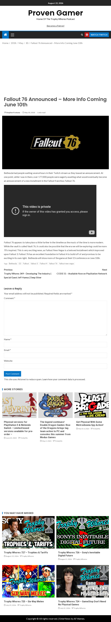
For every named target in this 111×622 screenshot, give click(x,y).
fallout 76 (53, 263)
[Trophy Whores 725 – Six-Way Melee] (28, 581)
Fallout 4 (43, 263)
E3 (20, 263)
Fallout (26, 263)
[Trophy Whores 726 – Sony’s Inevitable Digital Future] (82, 532)
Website (8, 360)
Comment (9, 298)
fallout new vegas (66, 263)
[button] (12, 34)
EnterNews (64, 618)
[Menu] (12, 34)
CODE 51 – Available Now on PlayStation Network (82, 271)
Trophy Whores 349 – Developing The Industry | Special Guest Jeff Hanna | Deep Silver (27, 273)
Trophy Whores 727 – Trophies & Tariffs (26, 552)
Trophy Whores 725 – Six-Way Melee (24, 601)
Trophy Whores (28, 556)
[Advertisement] (55, 68)
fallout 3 (34, 263)
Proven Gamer (55, 13)
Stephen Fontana (13, 112)
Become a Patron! (55, 25)
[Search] (82, 35)
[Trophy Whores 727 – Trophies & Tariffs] (28, 532)
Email (7, 350)
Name (7, 339)
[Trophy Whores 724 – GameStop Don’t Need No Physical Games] (82, 581)
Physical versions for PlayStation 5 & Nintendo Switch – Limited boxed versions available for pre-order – (18, 428)
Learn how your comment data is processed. (63, 379)
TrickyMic (24, 438)
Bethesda (13, 263)
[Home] (5, 35)
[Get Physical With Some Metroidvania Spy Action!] (91, 405)
